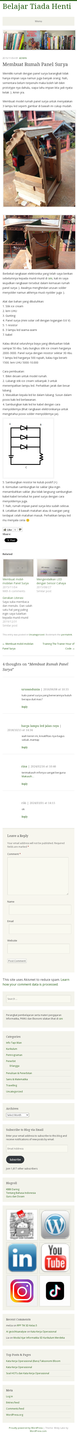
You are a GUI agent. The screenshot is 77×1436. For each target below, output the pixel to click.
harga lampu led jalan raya (40, 725)
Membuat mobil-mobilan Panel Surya (16, 581)
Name (10, 901)
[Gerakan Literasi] (20, 612)
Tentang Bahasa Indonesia (21, 1193)
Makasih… (28, 776)
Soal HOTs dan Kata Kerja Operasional (27, 1373)
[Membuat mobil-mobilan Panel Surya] (18, 568)
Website (12, 940)
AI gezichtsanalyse (16, 1331)
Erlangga (14, 1066)
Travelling (11, 1085)
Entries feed (12, 1402)
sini (50, 278)
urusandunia (30, 689)
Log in (9, 1396)
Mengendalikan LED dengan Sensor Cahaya (51, 581)
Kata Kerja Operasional (43, 1331)
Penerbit (11, 1061)
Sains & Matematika (17, 1079)
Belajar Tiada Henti (37, 6)
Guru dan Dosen (15, 1196)
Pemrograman (14, 1055)
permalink (66, 634)
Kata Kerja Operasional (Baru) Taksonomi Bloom (33, 1361)
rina (24, 766)
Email (10, 921)
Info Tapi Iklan (14, 1042)
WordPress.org (14, 1414)
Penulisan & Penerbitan (19, 1073)
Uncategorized (36, 634)
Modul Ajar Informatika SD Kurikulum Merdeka (39, 1337)
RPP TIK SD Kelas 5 (27, 1325)
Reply (25, 707)
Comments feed (15, 1408)
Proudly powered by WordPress (26, 1427)
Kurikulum (11, 1049)
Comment (14, 854)
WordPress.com (38, 1430)
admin (23, 58)
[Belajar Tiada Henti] (39, 49)
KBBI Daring (12, 1189)
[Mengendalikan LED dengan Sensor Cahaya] (52, 568)
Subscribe (15, 1159)
